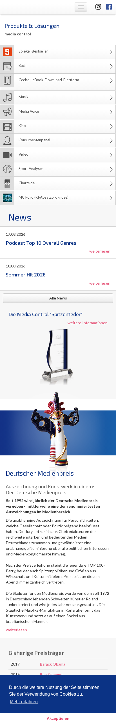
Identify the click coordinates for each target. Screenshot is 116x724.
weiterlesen (99, 251)
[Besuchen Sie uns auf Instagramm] (96, 6)
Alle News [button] (58, 298)
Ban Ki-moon (51, 674)
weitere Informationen (88, 322)
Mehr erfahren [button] (24, 701)
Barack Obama (52, 664)
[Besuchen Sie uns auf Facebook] (109, 6)
